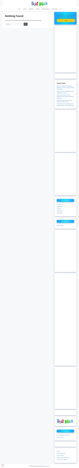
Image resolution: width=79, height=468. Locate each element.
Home (19, 9)
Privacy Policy (54, 9)
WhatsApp (59, 211)
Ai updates (31, 9)
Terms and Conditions (62, 459)
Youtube (59, 208)
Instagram (59, 206)
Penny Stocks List (61, 453)
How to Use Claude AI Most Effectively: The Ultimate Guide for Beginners (65, 96)
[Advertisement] (65, 49)
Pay (66, 20)
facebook (59, 204)
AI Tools (24, 9)
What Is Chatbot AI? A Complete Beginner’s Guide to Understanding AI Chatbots (65, 87)
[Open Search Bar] (60, 9)
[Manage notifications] (3, 465)
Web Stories (60, 213)
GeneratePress (46, 466)
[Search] (26, 24)
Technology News (45, 9)
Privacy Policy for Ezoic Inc (63, 435)
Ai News (37, 9)
